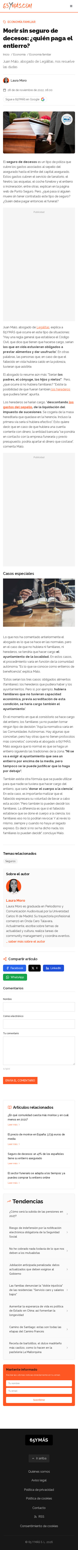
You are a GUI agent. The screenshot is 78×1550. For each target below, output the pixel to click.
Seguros (10, 861)
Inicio (6, 54)
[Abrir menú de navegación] (71, 6)
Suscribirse (39, 1400)
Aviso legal (39, 1480)
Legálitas (43, 327)
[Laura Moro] (6, 81)
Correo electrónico (13, 1016)
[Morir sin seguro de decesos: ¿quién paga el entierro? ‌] (67, 119)
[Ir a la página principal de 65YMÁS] (17, 6)
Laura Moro (19, 80)
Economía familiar (21, 21)
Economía (19, 54)
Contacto (39, 1508)
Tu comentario (11, 1033)
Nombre (7, 999)
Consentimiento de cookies (39, 1526)
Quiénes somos (39, 1471)
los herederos (60, 389)
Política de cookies (39, 1498)
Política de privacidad (39, 1490)
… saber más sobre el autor (25, 941)
